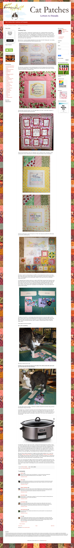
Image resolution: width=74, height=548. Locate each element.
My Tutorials (61, 38)
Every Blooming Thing (9, 78)
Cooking (23, 468)
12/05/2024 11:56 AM (24, 513)
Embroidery (26, 468)
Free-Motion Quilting (9, 82)
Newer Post (20, 525)
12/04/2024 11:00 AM (24, 484)
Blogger (45, 540)
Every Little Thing (9, 79)
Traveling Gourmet (9, 97)
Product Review (8, 90)
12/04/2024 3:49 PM (24, 506)
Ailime (39, 540)
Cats (21, 468)
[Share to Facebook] (34, 466)
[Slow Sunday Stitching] (63, 98)
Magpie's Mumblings (24, 487)
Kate (21, 516)
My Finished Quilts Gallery (23, 25)
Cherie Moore (23, 495)
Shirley (22, 479)
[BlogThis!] (32, 466)
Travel (7, 96)
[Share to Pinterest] (35, 466)
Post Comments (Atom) (26, 527)
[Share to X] (33, 466)
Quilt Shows (8, 92)
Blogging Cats (8, 70)
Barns (7, 68)
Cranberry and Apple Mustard (48, 454)
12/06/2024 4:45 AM (24, 521)
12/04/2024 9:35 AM (24, 476)
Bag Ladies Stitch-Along (10, 67)
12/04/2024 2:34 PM (24, 492)
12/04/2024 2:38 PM (24, 498)
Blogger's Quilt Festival (9, 69)
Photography (8, 89)
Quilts (29, 468)
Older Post (52, 525)
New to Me (8, 86)
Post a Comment (22, 523)
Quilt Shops (8, 91)
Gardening (8, 83)
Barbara (22, 473)
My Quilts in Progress (12, 25)
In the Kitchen (8, 84)
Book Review (8, 71)
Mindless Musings (9, 85)
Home (5, 25)
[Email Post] (29, 466)
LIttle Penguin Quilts (24, 509)
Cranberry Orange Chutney (26, 454)
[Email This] (31, 466)
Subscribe (10, 40)
